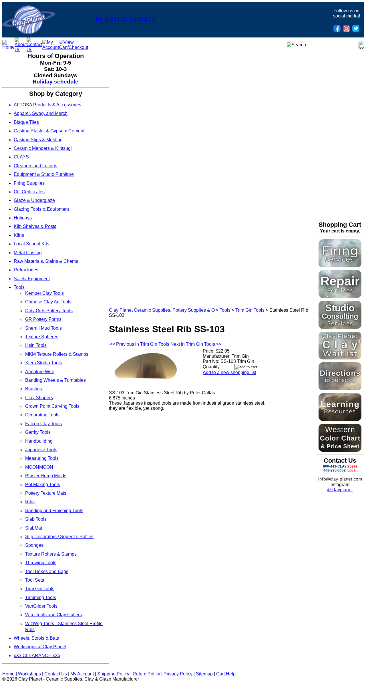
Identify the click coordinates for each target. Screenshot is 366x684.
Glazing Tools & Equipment (41, 209)
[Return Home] (28, 32)
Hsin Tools (36, 345)
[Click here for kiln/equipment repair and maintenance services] (340, 296)
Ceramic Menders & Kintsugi (43, 148)
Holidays (23, 217)
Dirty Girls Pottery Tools (49, 310)
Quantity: (212, 366)
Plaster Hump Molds (45, 475)
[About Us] (21, 49)
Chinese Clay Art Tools (48, 301)
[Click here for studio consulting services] (340, 327)
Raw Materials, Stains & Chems (46, 261)
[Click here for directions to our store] (340, 388)
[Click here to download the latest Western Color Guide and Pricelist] (340, 450)
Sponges (34, 545)
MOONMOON (39, 467)
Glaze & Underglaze (34, 200)
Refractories (26, 269)
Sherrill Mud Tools (43, 328)
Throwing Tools (40, 562)
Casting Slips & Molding (38, 139)
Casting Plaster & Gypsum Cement (49, 130)
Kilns (19, 235)
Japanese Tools (41, 449)
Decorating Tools (42, 414)
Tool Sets (34, 580)
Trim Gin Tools (39, 588)
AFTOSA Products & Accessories (47, 104)
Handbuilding (39, 441)
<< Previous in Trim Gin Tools (139, 344)
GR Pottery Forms (43, 319)
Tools (19, 287)
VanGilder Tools (41, 606)
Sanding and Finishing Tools (54, 510)
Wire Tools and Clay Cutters (53, 614)
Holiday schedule (55, 82)
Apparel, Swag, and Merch (40, 113)
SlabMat (33, 528)
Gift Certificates (29, 191)
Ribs (30, 501)
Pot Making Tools (42, 484)
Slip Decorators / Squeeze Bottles (59, 536)
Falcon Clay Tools (43, 423)
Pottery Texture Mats (45, 493)
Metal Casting (28, 252)
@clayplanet (340, 489)
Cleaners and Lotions (35, 165)
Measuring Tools (42, 458)
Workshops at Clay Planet (40, 646)
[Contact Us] (34, 49)
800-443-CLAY (335, 466)
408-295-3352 (334, 470)
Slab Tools (36, 519)
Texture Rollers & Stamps (51, 554)
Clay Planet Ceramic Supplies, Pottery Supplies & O (162, 310)
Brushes (33, 388)
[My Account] (50, 47)
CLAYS (21, 156)
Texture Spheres (41, 336)
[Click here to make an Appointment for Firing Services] (340, 265)
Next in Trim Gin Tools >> (195, 344)
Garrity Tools (38, 432)
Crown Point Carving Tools (52, 406)
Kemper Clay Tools (44, 293)
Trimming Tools (40, 597)
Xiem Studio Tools (43, 362)
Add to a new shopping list (229, 372)
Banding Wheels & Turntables (55, 380)
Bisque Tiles (26, 122)
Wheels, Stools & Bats (36, 638)
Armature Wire (39, 371)
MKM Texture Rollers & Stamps (56, 354)
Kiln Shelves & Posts (35, 226)
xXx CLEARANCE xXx (37, 655)
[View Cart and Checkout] (73, 47)
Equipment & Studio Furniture (44, 174)
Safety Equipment (32, 278)
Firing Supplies (29, 183)
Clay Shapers (39, 397)
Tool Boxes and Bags (46, 571)
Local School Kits (31, 243)
